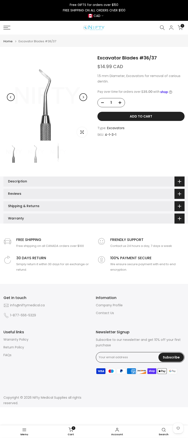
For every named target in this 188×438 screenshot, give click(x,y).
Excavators (115, 128)
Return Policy (13, 347)
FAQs (7, 355)
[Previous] (11, 97)
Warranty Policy (15, 339)
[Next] (83, 97)
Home (8, 41)
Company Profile (109, 305)
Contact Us (105, 313)
